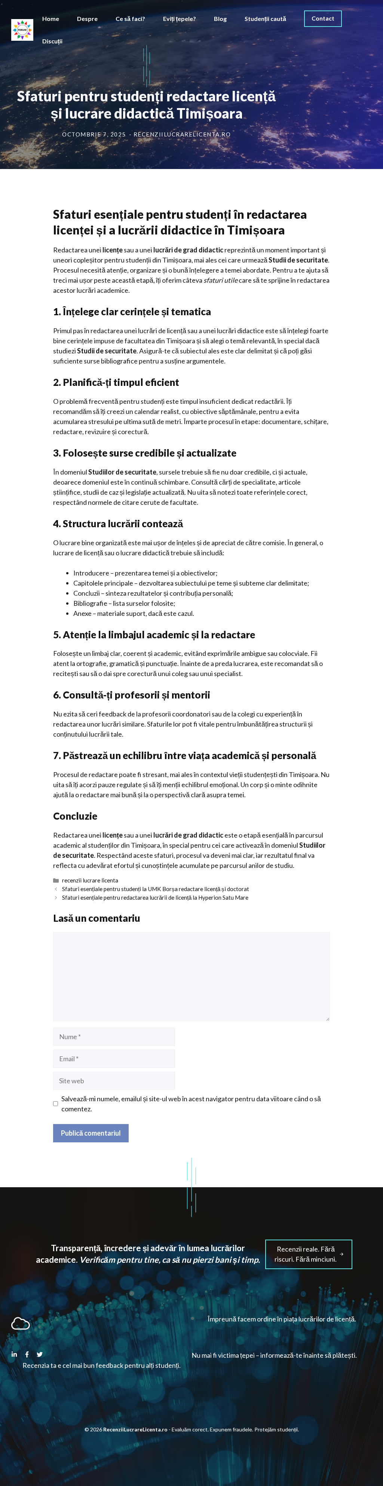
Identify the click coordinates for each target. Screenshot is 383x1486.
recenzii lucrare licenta (90, 880)
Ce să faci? (130, 18)
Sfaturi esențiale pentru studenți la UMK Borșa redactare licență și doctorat (155, 888)
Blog (220, 18)
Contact (323, 18)
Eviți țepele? (179, 18)
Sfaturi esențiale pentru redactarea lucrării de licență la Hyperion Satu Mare (155, 897)
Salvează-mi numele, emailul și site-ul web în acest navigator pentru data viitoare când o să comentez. (191, 1103)
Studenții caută (265, 18)
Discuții (52, 40)
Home (50, 18)
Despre (87, 18)
